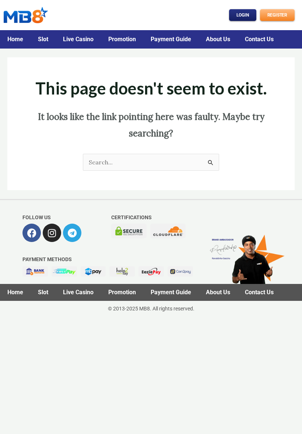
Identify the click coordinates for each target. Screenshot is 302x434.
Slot (43, 39)
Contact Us (259, 39)
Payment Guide (171, 39)
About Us (218, 39)
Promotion (122, 39)
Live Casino (78, 39)
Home (15, 39)
